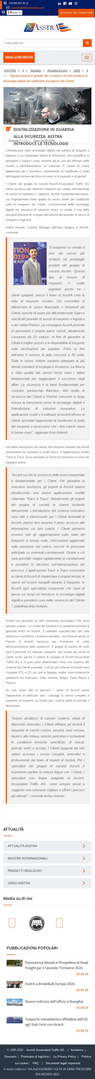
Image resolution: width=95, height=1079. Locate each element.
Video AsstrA (19, 883)
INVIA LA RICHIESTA (19, 57)
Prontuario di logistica (35, 1056)
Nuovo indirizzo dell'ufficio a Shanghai (54, 1001)
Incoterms (77, 1050)
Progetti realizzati (25, 870)
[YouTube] (70, 3)
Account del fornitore (76, 12)
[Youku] (88, 4)
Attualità (25, 140)
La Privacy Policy (64, 1056)
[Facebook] (64, 3)
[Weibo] (82, 4)
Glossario (10, 1056)
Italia (15, 12)
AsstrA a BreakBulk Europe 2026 (50, 983)
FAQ (35, 1063)
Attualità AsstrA (22, 846)
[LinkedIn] (59, 3)
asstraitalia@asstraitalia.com (28, 7)
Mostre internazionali (28, 858)
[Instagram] (75, 3)
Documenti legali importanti (63, 1063)
